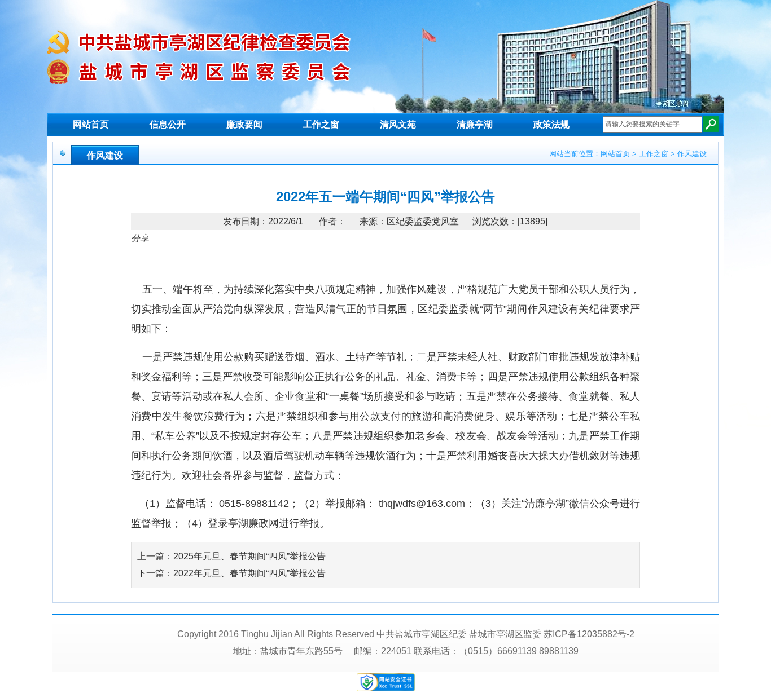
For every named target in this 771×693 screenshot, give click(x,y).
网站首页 (91, 124)
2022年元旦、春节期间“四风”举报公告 (249, 573)
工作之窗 (321, 124)
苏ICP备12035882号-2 (589, 634)
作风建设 (105, 155)
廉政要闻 (244, 124)
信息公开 (168, 124)
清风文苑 (398, 124)
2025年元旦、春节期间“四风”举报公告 (249, 556)
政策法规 (551, 124)
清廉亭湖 (475, 124)
